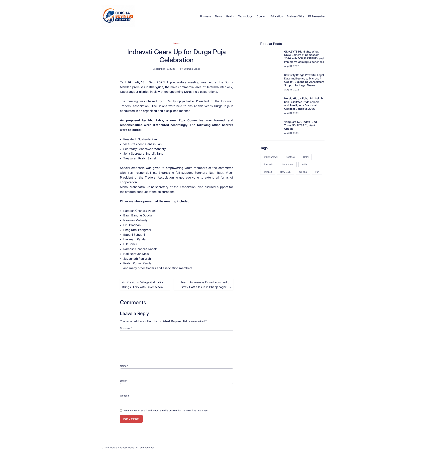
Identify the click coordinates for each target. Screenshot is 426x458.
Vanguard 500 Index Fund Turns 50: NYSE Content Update (300, 125)
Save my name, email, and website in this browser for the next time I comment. (166, 410)
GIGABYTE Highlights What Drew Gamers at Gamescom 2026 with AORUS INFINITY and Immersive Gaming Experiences (304, 57)
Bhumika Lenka (192, 68)
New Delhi (285, 171)
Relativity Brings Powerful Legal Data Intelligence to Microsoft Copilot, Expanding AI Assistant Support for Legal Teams (304, 80)
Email (123, 380)
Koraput (267, 171)
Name (124, 365)
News (176, 43)
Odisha (303, 171)
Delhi (306, 156)
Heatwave (287, 164)
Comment (126, 328)
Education (268, 164)
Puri (317, 171)
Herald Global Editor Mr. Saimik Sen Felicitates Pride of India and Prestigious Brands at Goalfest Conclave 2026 (303, 103)
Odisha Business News (122, 447)
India (304, 164)
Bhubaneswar (270, 156)
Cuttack (290, 156)
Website (124, 395)
